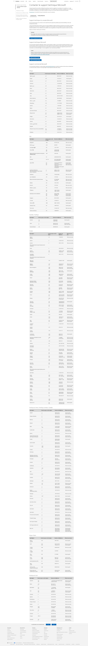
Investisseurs (70, 633)
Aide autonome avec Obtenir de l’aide (22, 12)
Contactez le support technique (21, 4)
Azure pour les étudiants (35, 639)
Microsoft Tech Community (60, 634)
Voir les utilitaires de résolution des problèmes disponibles (40, 54)
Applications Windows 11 (10, 639)
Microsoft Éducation (34, 629)
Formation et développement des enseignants (37, 636)
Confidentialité (38, 644)
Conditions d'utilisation (43, 644)
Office (26, 1)
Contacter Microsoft (12, 644)
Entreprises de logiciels (59, 638)
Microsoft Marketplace (59, 635)
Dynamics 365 (45, 633)
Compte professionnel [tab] (41, 15)
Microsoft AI (45, 629)
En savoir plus (31, 12)
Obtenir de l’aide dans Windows (35, 60)
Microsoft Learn (58, 630)
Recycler (21, 636)
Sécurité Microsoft (46, 630)
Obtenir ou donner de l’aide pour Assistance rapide (21, 19)
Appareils (34, 1)
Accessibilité (73, 644)
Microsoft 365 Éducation (35, 633)
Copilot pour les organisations (10, 633)
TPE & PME (45, 639)
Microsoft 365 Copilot (46, 636)
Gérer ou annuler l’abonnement (19, 644)
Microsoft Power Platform (59, 637)
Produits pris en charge (20, 10)
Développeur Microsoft (59, 629)
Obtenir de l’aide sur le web (34, 57)
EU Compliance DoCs (68, 644)
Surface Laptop (9, 630)
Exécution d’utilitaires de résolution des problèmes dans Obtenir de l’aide (22, 16)
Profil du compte (22, 629)
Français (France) (10, 642)
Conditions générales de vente (50, 644)
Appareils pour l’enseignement (35, 630)
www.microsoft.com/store (50, 66)
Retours (21, 633)
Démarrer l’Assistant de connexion (35, 38)
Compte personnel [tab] (33, 15)
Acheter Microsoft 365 (53, 1)
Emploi (69, 629)
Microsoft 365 (22, 1)
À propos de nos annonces (61, 644)
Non (54, 624)
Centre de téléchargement (23, 630)
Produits (30, 1)
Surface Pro (8, 629)
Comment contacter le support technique (22, 7)
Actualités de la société (71, 630)
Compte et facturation (40, 1)
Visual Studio (58, 640)
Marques (56, 644)
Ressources (46, 1)
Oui (48, 624)
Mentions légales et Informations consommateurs (29, 644)
